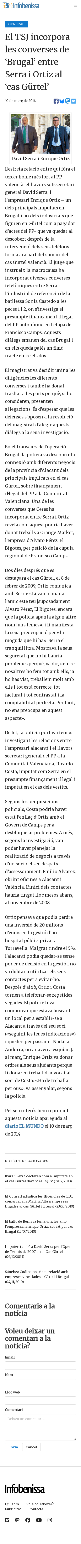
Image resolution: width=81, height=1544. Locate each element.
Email (10, 1357)
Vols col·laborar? (40, 1504)
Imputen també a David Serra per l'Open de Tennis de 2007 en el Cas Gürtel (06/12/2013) (38, 1252)
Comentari (14, 1410)
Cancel (31, 1447)
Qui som (12, 1504)
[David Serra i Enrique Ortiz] (40, 152)
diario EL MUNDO (24, 1126)
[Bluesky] (7, 1520)
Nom (9, 1375)
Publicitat (13, 1509)
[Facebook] (27, 1520)
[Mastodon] (17, 1520)
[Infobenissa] (21, 5)
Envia (13, 1447)
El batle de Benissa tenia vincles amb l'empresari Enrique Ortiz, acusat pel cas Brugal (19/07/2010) (39, 1226)
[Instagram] (50, 1520)
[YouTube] (39, 1520)
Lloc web (12, 1392)
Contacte (35, 1509)
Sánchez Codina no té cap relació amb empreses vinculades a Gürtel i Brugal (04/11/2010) (37, 1277)
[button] (75, 5)
